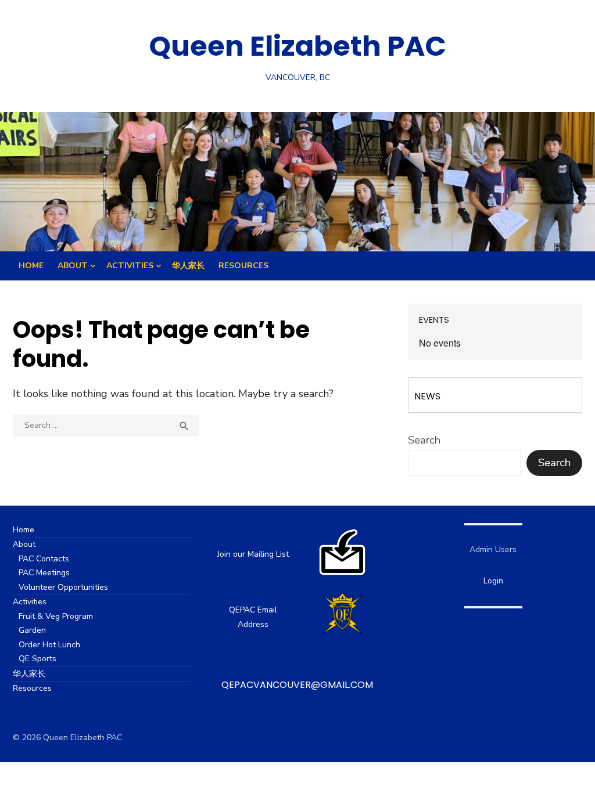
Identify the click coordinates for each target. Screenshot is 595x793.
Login (493, 580)
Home (31, 265)
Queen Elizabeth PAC (297, 46)
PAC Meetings (44, 572)
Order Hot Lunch (49, 644)
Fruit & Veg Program (56, 616)
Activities (129, 265)
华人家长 (188, 265)
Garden (32, 630)
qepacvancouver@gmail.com (297, 684)
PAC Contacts (44, 558)
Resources (243, 265)
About (73, 265)
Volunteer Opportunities (63, 587)
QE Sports (37, 658)
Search (424, 440)
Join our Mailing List (253, 554)
